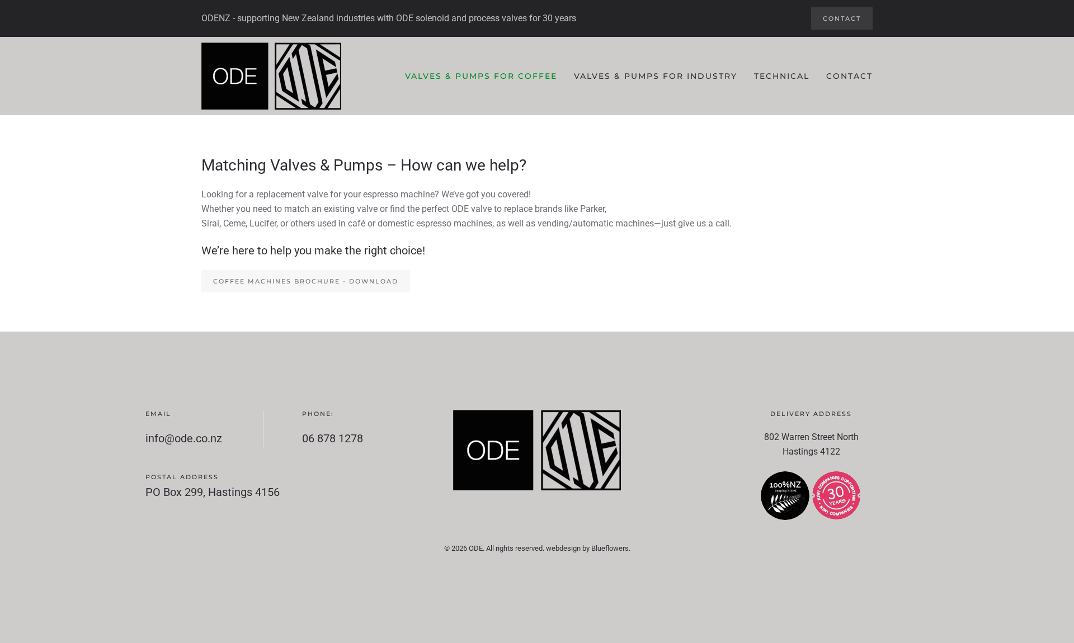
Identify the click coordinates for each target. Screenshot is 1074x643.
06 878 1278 (332, 438)
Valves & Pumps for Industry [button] (655, 76)
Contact (849, 76)
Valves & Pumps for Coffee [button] (481, 76)
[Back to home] (271, 76)
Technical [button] (781, 76)
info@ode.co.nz (183, 438)
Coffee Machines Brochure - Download (305, 281)
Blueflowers (610, 548)
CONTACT (842, 18)
